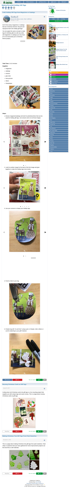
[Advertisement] (13, 51)
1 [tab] (23, 165)
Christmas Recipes (53, 103)
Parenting (52, 134)
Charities (51, 101)
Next (45, 142)
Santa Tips (52, 142)
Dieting (51, 113)
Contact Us (41, 483)
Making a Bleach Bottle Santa (61, 64)
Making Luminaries (60, 42)
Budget (51, 97)
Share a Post (54, 83)
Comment (8, 379)
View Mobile (38, 481)
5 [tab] (28, 206)
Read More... (7, 431)
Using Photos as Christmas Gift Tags (62, 35)
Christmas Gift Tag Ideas (61, 10)
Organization (52, 132)
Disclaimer (29, 483)
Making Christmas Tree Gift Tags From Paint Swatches (61, 50)
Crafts (53, 19)
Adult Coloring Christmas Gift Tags (62, 57)
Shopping (52, 145)
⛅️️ (44, 484)
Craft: (18, 12)
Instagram (53, 74)
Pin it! (18, 379)
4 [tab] (26, 206)
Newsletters (53, 79)
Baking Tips (52, 91)
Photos (51, 138)
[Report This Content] (45, 380)
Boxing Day (52, 95)
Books (51, 93)
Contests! (53, 76)
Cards (51, 99)
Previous (4, 142)
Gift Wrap (63, 19)
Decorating (52, 111)
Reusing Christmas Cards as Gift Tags (62, 28)
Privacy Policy (35, 483)
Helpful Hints (52, 122)
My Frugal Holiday (53, 130)
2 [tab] (25, 165)
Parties (51, 136)
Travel (51, 151)
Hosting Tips (52, 124)
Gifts (51, 120)
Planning (51, 140)
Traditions (52, 149)
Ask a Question (54, 81)
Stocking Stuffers (53, 147)
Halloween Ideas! (54, 72)
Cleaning (51, 105)
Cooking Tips (52, 107)
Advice (51, 89)
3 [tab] (24, 206)
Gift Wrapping (52, 118)
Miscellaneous (53, 128)
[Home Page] (7, 0)
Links (51, 126)
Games (51, 115)
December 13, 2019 (59, 21)
